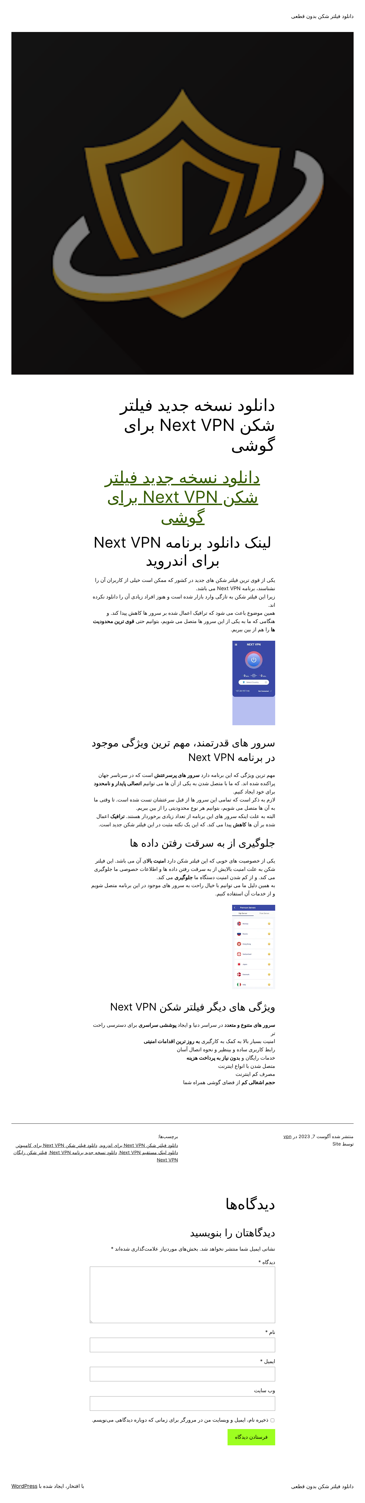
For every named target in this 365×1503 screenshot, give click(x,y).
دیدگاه (266, 1262)
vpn (287, 1136)
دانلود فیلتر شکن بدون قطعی (322, 16)
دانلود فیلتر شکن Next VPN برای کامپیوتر (57, 1145)
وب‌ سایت (264, 1390)
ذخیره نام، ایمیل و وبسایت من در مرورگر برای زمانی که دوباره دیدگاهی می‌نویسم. (180, 1420)
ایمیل (267, 1361)
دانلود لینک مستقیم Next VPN (148, 1152)
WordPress (24, 1486)
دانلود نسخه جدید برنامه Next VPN (83, 1152)
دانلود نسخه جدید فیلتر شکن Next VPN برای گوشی (182, 497)
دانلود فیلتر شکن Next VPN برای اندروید (139, 1145)
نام (270, 1332)
